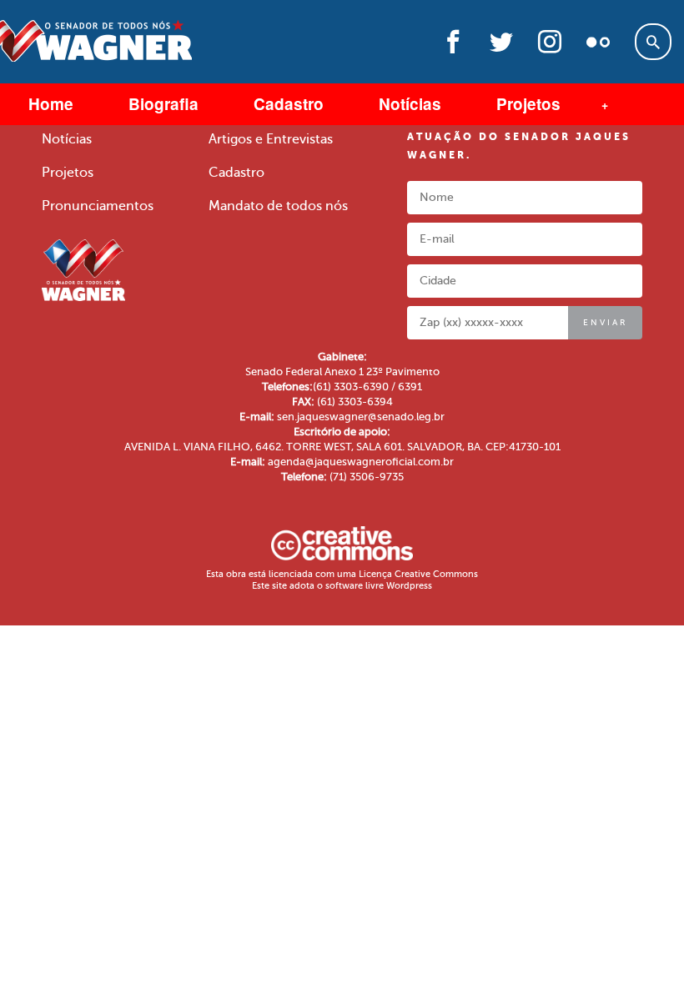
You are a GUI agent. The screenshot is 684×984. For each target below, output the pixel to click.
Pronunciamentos (97, 205)
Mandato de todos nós (278, 205)
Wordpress (409, 585)
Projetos (528, 104)
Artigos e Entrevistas (271, 139)
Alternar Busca (653, 41)
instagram (549, 46)
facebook (453, 46)
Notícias (410, 104)
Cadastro (289, 104)
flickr (598, 46)
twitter (501, 46)
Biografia (163, 104)
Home (50, 104)
